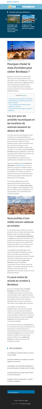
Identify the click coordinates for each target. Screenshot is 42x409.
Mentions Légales (23, 400)
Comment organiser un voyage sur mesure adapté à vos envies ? (20, 360)
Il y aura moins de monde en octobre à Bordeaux (20, 109)
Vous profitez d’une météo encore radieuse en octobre (19, 106)
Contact (16, 400)
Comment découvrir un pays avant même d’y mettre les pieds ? (20, 373)
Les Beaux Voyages (26, 404)
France (9, 61)
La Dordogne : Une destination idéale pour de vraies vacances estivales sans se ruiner (12, 28)
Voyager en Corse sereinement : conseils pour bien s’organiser (28, 26)
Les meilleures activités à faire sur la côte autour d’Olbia (20, 354)
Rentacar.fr (21, 165)
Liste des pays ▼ (13, 392)
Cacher (24, 95)
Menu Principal (14, 2)
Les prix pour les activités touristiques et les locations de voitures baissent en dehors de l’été (20, 101)
